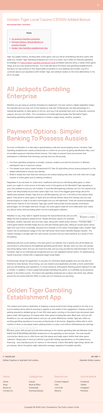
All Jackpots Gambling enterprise (26, 39)
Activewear (33, 388)
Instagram (85, 388)
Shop (5, 385)
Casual (32, 382)
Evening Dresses (36, 391)
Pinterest (84, 391)
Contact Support (62, 382)
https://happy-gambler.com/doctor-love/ (38, 63)
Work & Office (34, 385)
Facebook (85, 382)
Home (5, 382)
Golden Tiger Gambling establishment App (30, 48)
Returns (58, 391)
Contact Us (8, 391)
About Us (7, 388)
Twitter (83, 385)
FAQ (56, 385)
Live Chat (59, 388)
